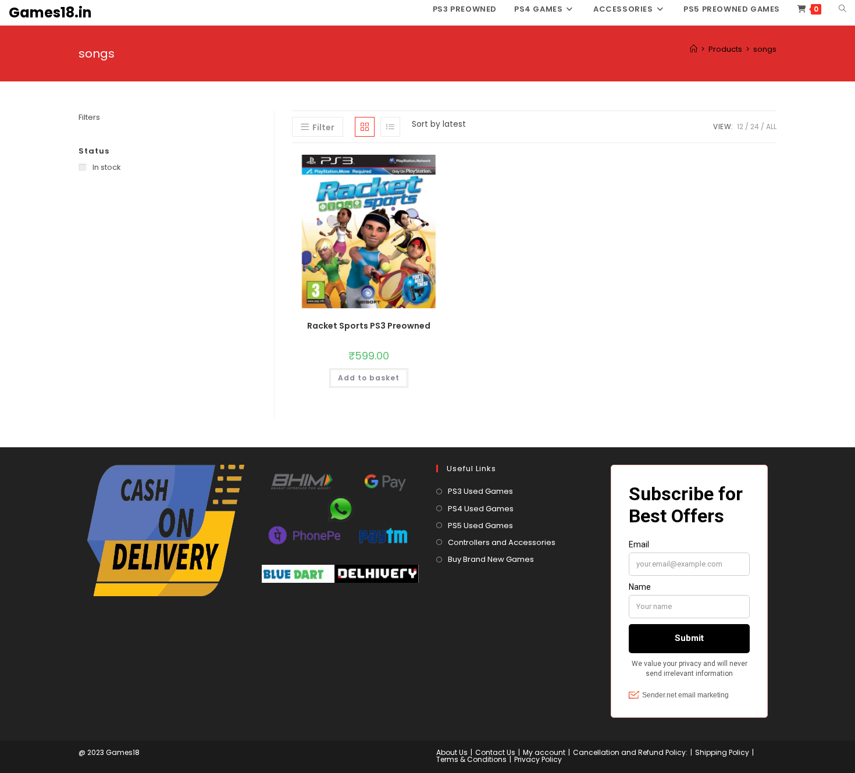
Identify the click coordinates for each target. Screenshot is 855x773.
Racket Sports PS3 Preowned (368, 326)
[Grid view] (365, 127)
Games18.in (50, 12)
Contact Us (495, 752)
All (771, 126)
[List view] (390, 127)
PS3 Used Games (480, 491)
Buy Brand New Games (491, 559)
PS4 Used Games (481, 508)
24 (754, 126)
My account (544, 752)
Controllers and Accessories (501, 542)
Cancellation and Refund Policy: (630, 752)
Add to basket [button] (369, 378)
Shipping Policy (722, 752)
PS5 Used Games (480, 525)
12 (740, 126)
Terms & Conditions (471, 759)
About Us (452, 752)
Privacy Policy (538, 759)
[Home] (693, 49)
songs (764, 49)
